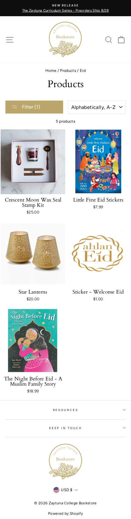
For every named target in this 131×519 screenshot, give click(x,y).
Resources (65, 410)
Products (68, 70)
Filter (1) (30, 107)
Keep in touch (65, 428)
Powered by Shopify (65, 513)
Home (50, 70)
